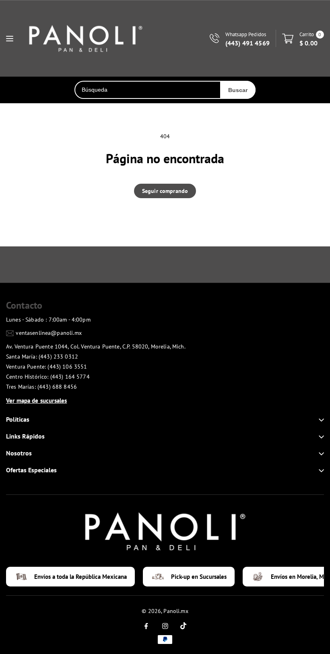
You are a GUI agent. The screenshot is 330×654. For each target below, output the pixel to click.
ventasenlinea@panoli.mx (48, 332)
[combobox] (148, 90)
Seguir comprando (165, 191)
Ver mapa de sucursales (36, 400)
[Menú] (9, 38)
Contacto (24, 305)
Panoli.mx (175, 611)
